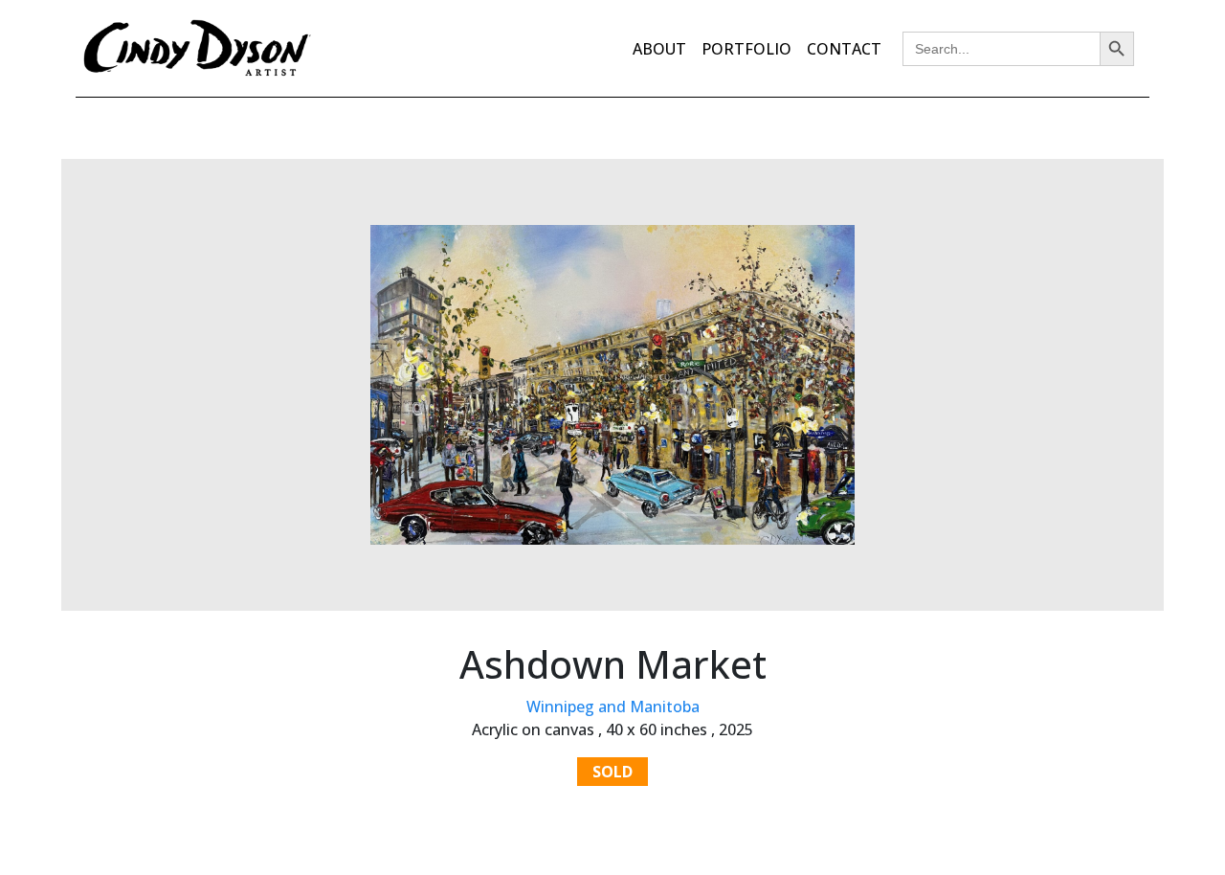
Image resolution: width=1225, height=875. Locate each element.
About (659, 48)
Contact (844, 48)
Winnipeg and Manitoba (613, 706)
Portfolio (746, 48)
